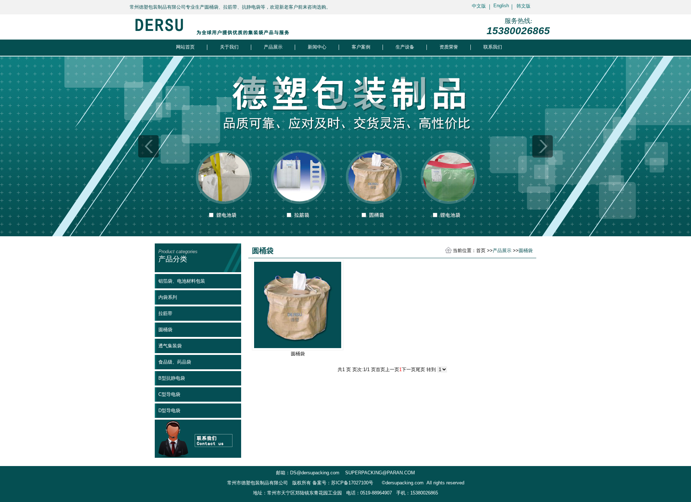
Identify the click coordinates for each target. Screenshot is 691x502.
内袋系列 (167, 297)
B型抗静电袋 (171, 378)
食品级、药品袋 (174, 362)
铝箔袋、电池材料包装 (181, 281)
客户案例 (361, 47)
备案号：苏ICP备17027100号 (342, 482)
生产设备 (405, 47)
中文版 (479, 6)
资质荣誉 (448, 47)
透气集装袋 (170, 345)
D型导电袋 (169, 410)
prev (148, 146)
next (542, 146)
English (501, 5)
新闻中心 (317, 47)
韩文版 (523, 6)
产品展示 (273, 47)
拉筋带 (165, 313)
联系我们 (492, 47)
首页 (480, 250)
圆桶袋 (165, 329)
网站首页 (185, 47)
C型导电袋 (169, 394)
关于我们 (229, 47)
